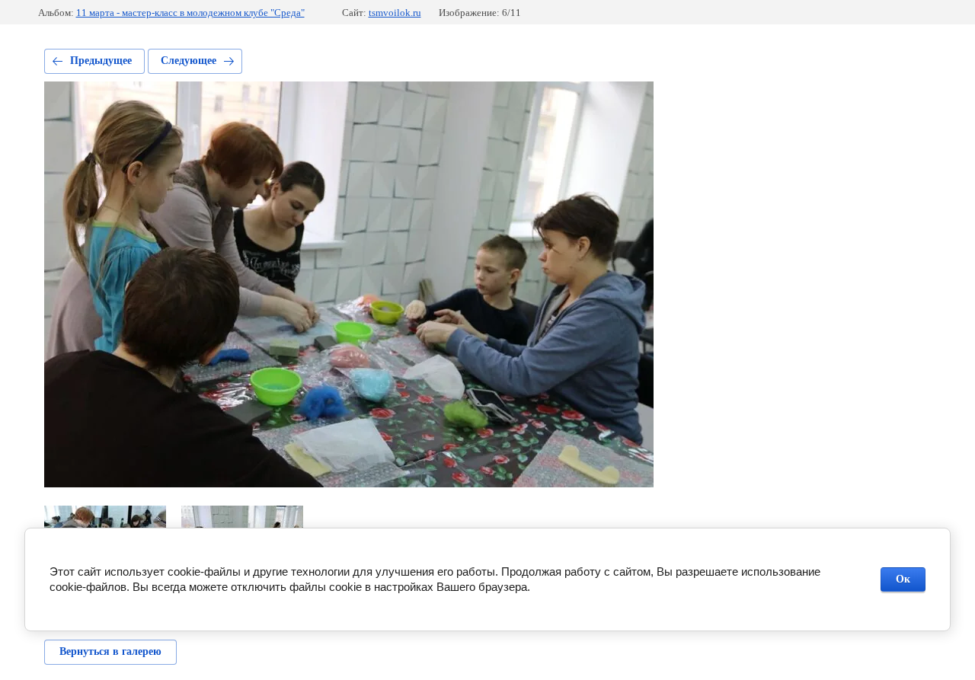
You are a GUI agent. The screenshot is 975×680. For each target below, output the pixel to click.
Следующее (188, 60)
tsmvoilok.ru (395, 12)
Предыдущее (101, 60)
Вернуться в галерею (110, 651)
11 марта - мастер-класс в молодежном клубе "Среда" (190, 12)
